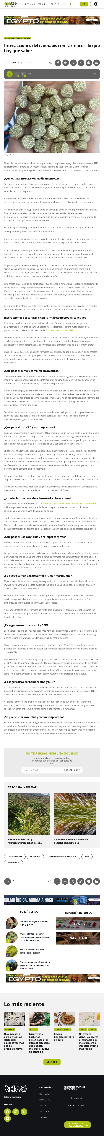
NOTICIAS (44, 1093)
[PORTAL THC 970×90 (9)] (52, 897)
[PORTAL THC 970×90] (52, 17)
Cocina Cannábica (63, 1030)
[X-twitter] (24, 1111)
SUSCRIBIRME (77, 1105)
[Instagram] (15, 1111)
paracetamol (13, 862)
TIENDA (43, 1117)
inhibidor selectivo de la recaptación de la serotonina (69, 503)
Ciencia (27, 38)
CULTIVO (43, 1105)
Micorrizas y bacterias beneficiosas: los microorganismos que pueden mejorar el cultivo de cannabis (39, 1042)
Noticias (34, 1030)
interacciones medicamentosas (63, 856)
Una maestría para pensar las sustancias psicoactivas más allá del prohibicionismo (14, 1041)
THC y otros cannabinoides (59, 330)
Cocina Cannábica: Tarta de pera (64, 1036)
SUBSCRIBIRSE (72, 770)
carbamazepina (15, 856)
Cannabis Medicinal (13, 38)
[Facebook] (7, 1111)
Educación (9, 1030)
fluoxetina (35, 856)
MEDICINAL (45, 1099)
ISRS (87, 856)
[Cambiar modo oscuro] (94, 4)
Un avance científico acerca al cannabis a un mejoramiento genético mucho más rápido (88, 1041)
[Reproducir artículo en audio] (10, 74)
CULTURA (44, 1111)
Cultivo (92, 1030)
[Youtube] (7, 1118)
